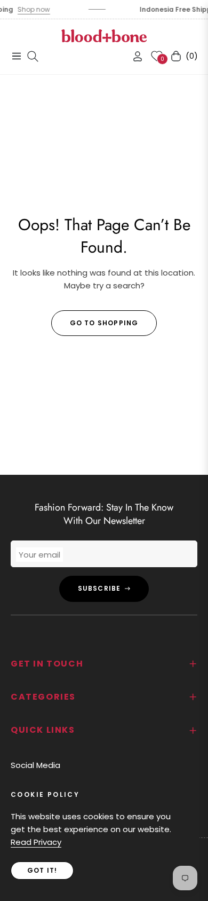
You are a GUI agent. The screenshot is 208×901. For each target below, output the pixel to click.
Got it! (42, 870)
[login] (133, 56)
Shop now (30, 9)
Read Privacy (36, 842)
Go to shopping (104, 322)
